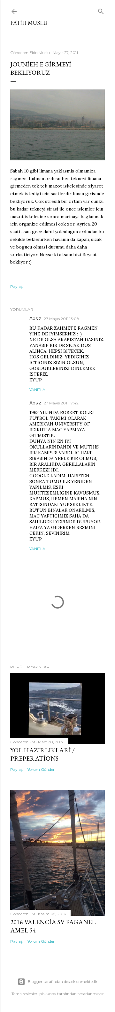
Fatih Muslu (29, 23)
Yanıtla (37, 389)
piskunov (47, 993)
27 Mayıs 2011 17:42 (61, 403)
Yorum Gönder (41, 769)
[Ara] (101, 10)
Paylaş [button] (16, 286)
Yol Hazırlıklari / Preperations (42, 754)
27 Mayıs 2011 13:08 (61, 318)
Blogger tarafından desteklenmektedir (62, 981)
